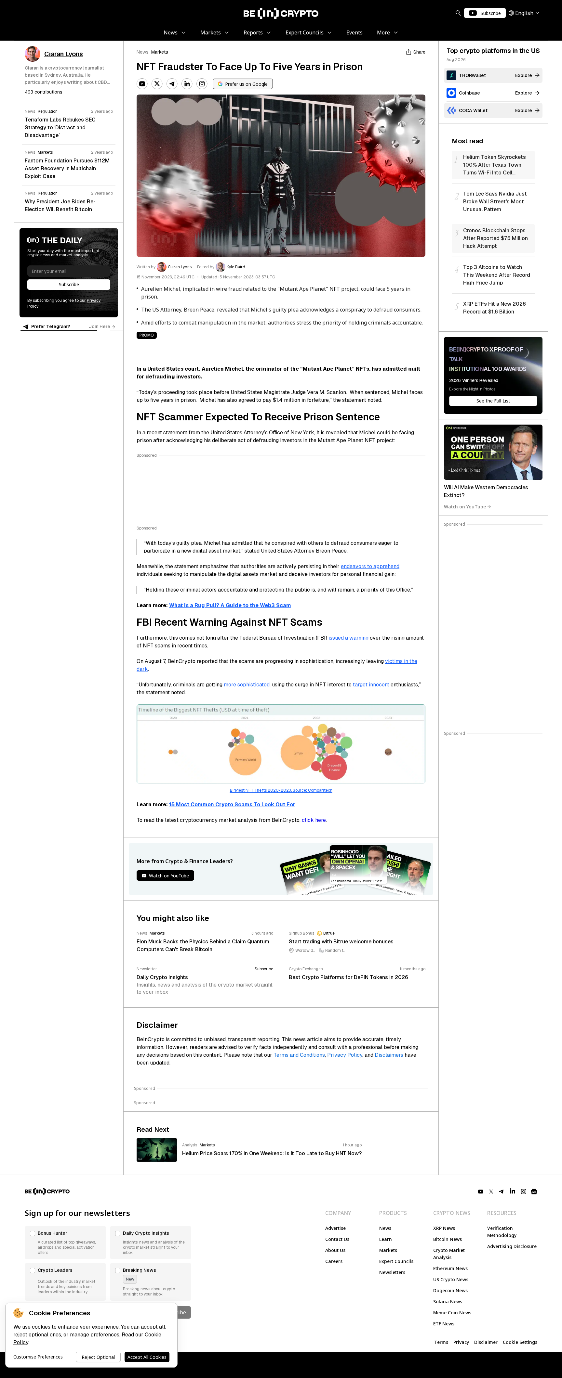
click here (314, 820)
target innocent (371, 684)
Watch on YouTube (465, 507)
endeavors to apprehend (370, 566)
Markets (159, 52)
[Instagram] (201, 83)
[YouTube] (142, 83)
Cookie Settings (520, 1342)
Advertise (335, 1228)
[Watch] (493, 452)
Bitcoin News (447, 1239)
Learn (385, 1239)
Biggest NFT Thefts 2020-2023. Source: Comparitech (281, 790)
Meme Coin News (452, 1312)
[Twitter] (157, 83)
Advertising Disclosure (512, 1246)
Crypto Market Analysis (449, 1253)
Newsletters (392, 1272)
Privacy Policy (344, 1055)
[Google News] (534, 1191)
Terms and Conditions (299, 1055)
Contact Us (337, 1239)
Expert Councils (396, 1261)
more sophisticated (247, 684)
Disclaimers (389, 1055)
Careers (333, 1261)
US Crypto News (450, 1279)
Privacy (461, 1342)
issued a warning (348, 637)
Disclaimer (486, 1342)
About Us (335, 1250)
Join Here (99, 326)
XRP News (444, 1228)
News (143, 52)
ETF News (443, 1324)
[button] (65, 1242)
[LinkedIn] (187, 83)
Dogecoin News (450, 1290)
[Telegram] (172, 83)
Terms (441, 1342)
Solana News (447, 1301)
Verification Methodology (501, 1231)
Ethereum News (450, 1268)
